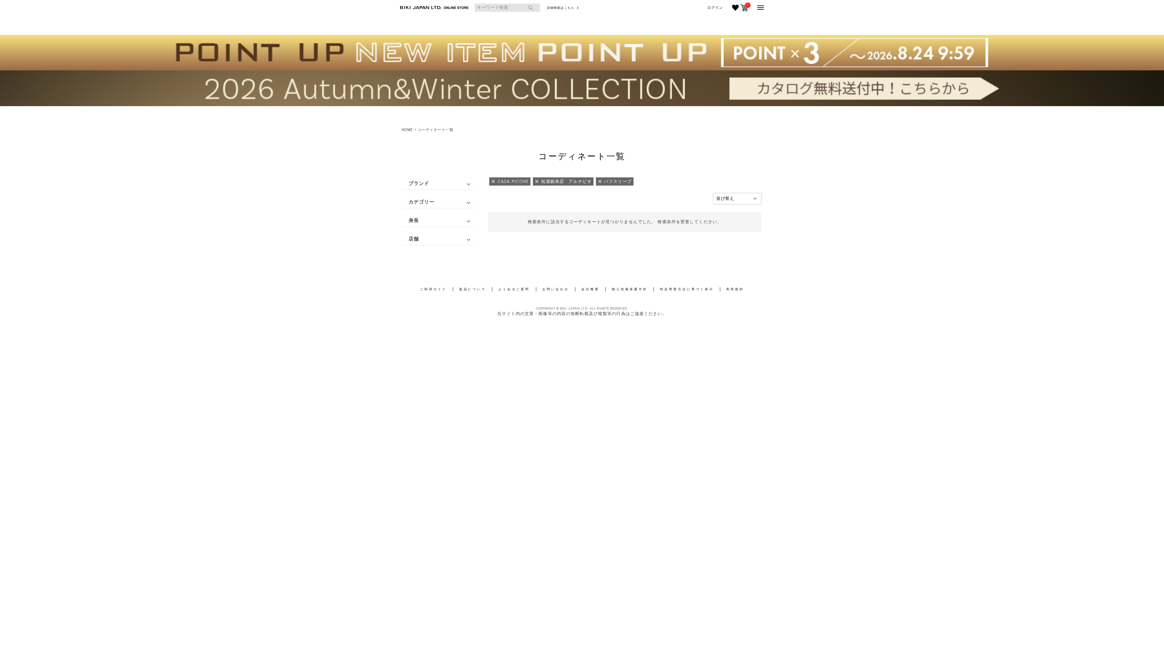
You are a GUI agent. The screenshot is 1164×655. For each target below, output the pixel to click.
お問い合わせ (555, 289)
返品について (472, 289)
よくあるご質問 (514, 289)
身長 (414, 220)
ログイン (715, 7)
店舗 (414, 238)
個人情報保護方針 (629, 289)
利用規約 (735, 289)
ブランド (419, 183)
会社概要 (590, 289)
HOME (407, 129)
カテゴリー (422, 201)
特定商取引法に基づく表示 (687, 289)
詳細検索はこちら (560, 7)
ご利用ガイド (433, 289)
